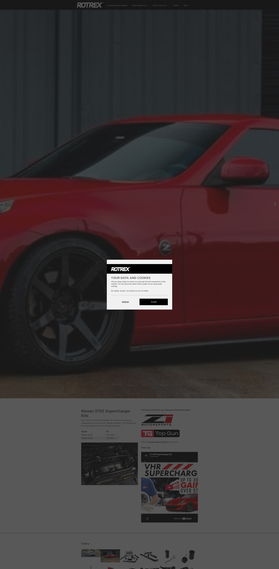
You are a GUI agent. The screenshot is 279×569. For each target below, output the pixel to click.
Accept (154, 302)
